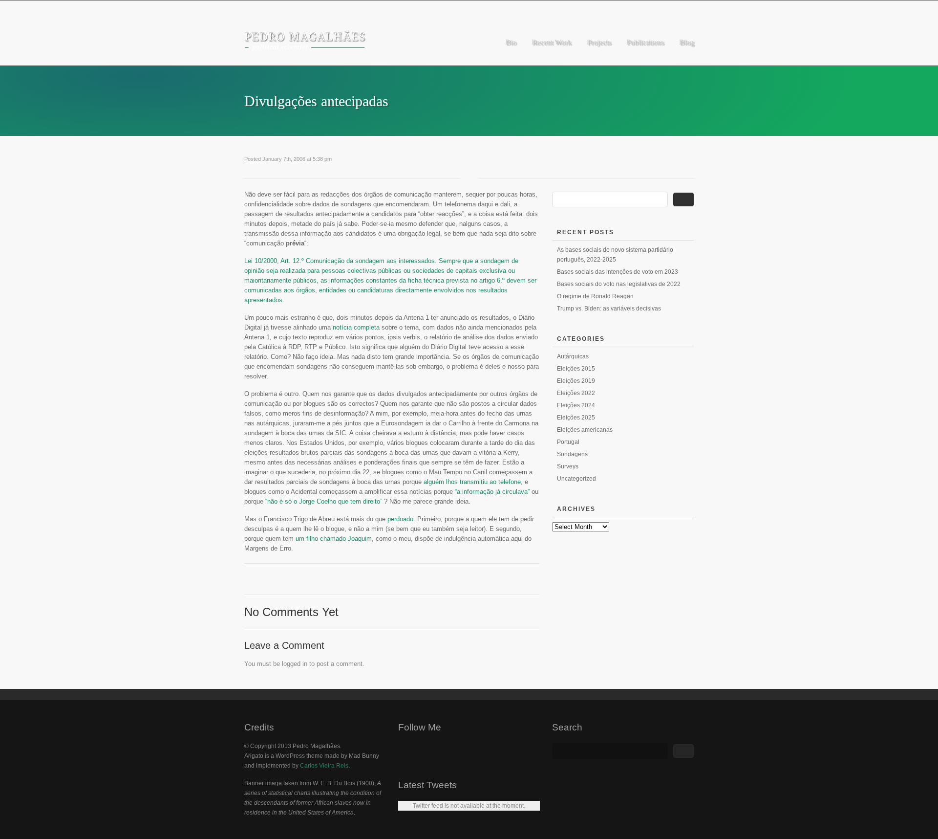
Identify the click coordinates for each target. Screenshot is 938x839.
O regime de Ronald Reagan (595, 296)
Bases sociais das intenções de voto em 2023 (617, 271)
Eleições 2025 (576, 417)
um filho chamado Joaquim (334, 538)
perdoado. (401, 519)
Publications (644, 42)
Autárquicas (573, 356)
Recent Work (551, 42)
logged (291, 663)
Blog (686, 42)
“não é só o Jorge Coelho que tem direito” (323, 501)
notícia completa (356, 327)
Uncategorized (576, 478)
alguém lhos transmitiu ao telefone (472, 482)
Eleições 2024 (576, 405)
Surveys (567, 466)
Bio (510, 42)
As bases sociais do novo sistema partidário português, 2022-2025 (615, 254)
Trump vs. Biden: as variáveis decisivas (609, 308)
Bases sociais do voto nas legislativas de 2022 (619, 284)
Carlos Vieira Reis (324, 765)
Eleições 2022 (576, 393)
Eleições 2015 (576, 368)
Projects (599, 42)
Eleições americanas (585, 429)
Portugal (568, 442)
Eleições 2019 (576, 380)
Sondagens (572, 454)
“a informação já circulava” (492, 491)
